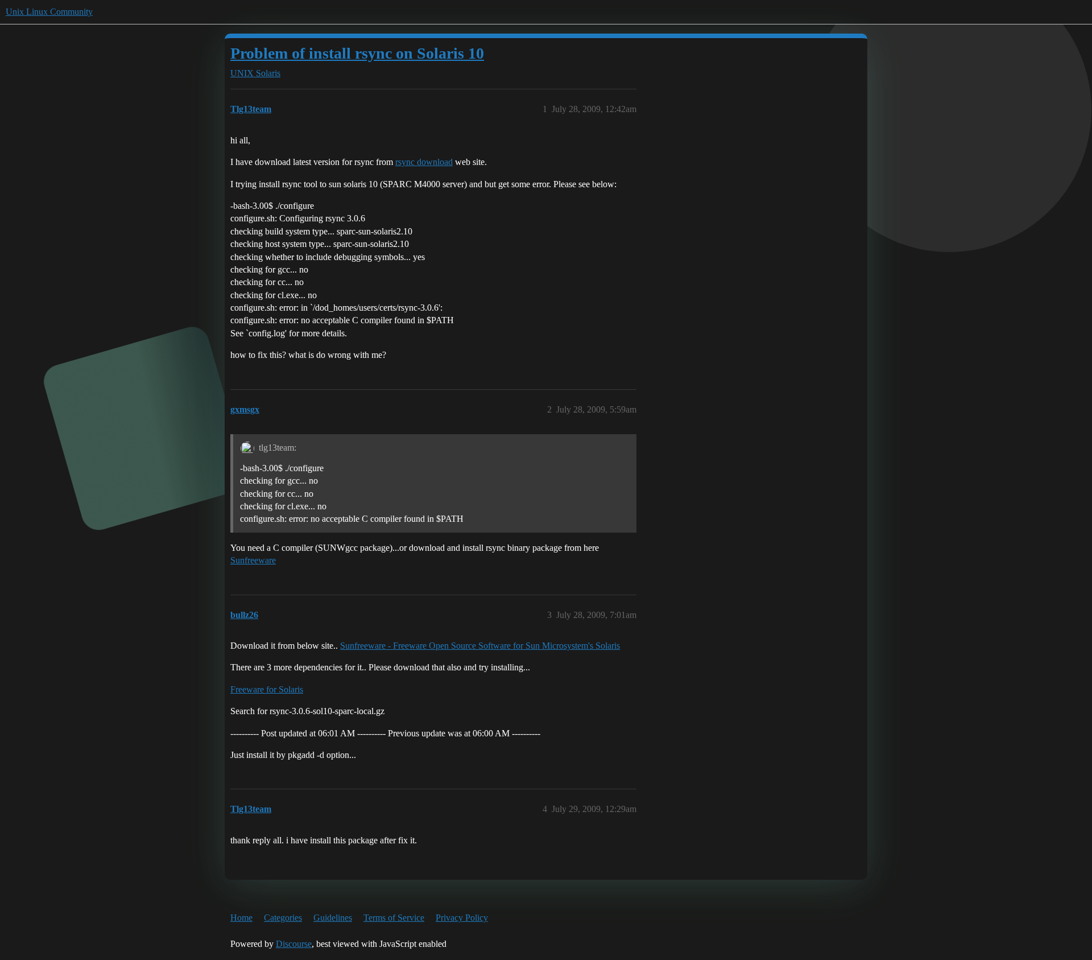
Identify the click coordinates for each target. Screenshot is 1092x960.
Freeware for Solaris (266, 689)
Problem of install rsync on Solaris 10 (357, 53)
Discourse (294, 944)
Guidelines (332, 917)
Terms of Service (393, 917)
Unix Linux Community (49, 12)
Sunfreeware (253, 560)
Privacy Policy (462, 917)
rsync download (424, 162)
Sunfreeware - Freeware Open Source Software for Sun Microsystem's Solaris (480, 645)
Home (241, 917)
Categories (283, 917)
